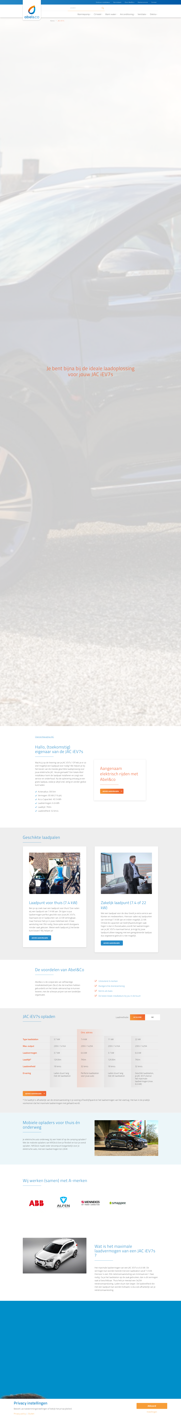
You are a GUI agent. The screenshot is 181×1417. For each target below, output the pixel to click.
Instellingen (152, 1412)
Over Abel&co (129, 2)
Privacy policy (20, 1414)
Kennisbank (117, 2)
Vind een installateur (103, 2)
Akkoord (152, 1406)
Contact (153, 2)
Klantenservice (143, 2)
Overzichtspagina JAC (44, 737)
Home (52, 21)
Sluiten (31, 1414)
